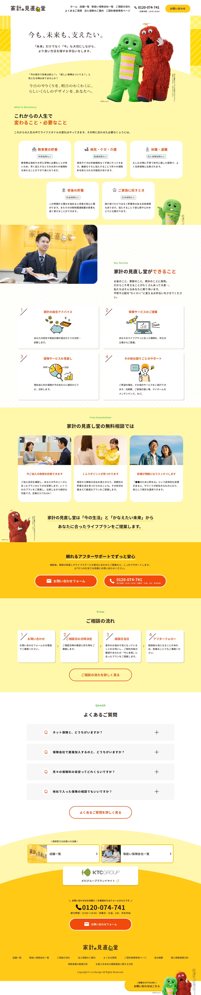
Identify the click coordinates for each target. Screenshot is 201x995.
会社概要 (158, 957)
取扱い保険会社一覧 (102, 6)
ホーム (73, 6)
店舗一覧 (84, 6)
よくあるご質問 (73, 10)
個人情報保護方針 (179, 957)
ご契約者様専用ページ (118, 10)
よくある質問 (110, 957)
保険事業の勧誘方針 (78, 964)
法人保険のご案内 (94, 10)
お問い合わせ (178, 8)
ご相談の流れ (123, 6)
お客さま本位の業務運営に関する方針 (114, 964)
